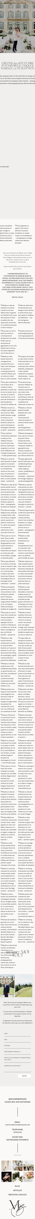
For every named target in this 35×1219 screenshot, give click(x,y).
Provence (27, 255)
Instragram (12, 1140)
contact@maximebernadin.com (17, 1125)
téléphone (7, 1045)
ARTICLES (17, 1190)
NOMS (6, 1033)
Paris (24, 257)
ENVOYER (24, 1076)
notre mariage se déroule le (12, 1051)
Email (6, 1039)
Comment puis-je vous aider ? (12, 1065)
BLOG (17, 1186)
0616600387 (17, 1132)
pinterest (24, 1140)
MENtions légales (18, 1195)
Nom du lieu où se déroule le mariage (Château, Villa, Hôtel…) (17, 1058)
